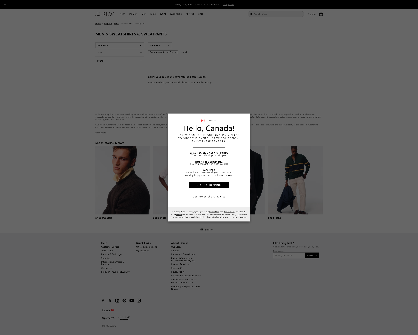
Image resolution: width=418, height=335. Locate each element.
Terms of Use (214, 212)
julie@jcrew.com (201, 175)
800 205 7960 (226, 175)
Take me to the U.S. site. (209, 196)
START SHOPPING (209, 185)
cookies (179, 214)
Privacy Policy (229, 212)
